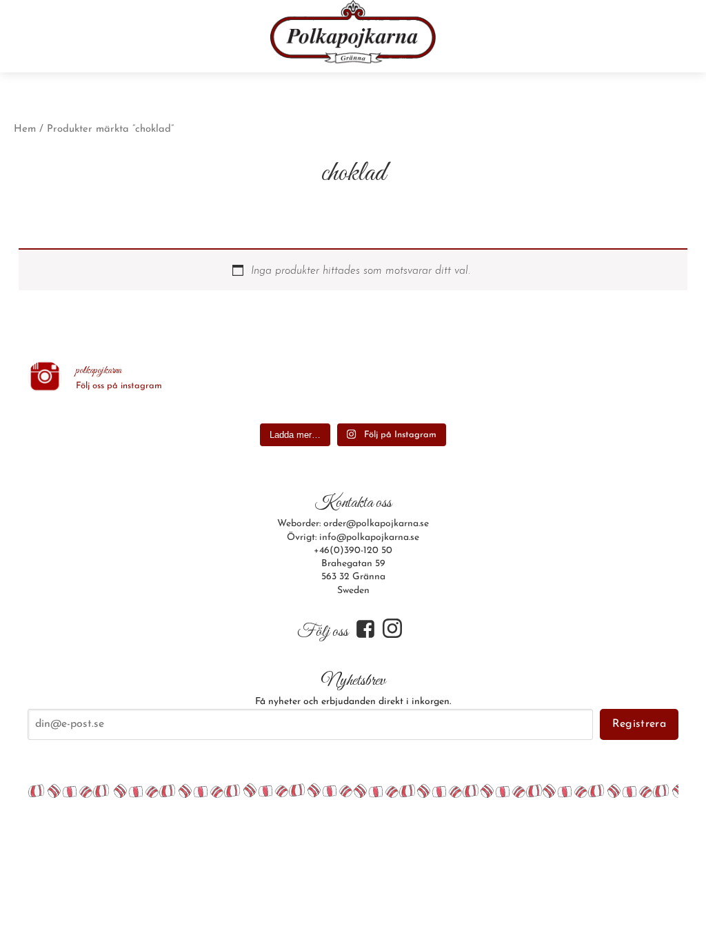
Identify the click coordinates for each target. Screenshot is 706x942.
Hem (25, 129)
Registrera (639, 724)
